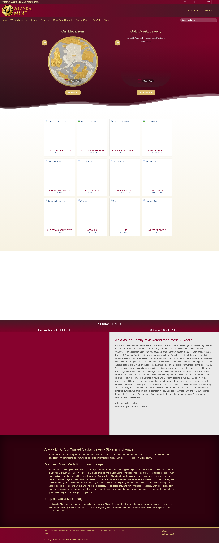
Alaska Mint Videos (77, 530)
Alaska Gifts (82, 20)
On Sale (97, 20)
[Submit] (215, 20)
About (107, 20)
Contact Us (63, 530)
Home (5, 20)
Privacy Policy (106, 530)
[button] (194, 10)
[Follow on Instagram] (216, 2)
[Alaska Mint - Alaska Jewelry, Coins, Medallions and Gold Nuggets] (17, 10)
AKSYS (171, 534)
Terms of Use (119, 530)
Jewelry (45, 20)
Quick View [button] (75, 81)
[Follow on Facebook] (213, 2)
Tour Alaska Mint (93, 530)
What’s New (16, 20)
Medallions (31, 20)
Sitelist (164, 531)
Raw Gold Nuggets (63, 20)
